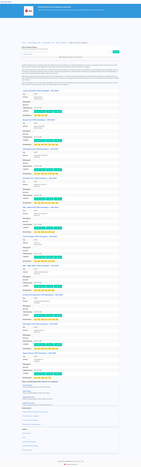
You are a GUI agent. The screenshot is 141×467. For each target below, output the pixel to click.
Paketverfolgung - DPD (33, 42)
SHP (46, 115)
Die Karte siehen (39, 111)
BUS (35, 115)
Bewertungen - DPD (48, 42)
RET (42, 115)
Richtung (49, 111)
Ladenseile (58, 111)
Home (23, 42)
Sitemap (77, 461)
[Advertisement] (70, 30)
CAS (35, 144)
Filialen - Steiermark (61, 42)
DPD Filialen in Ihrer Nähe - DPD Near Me (70, 57)
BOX (57, 144)
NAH (53, 144)
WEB (39, 115)
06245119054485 (28, 54)
